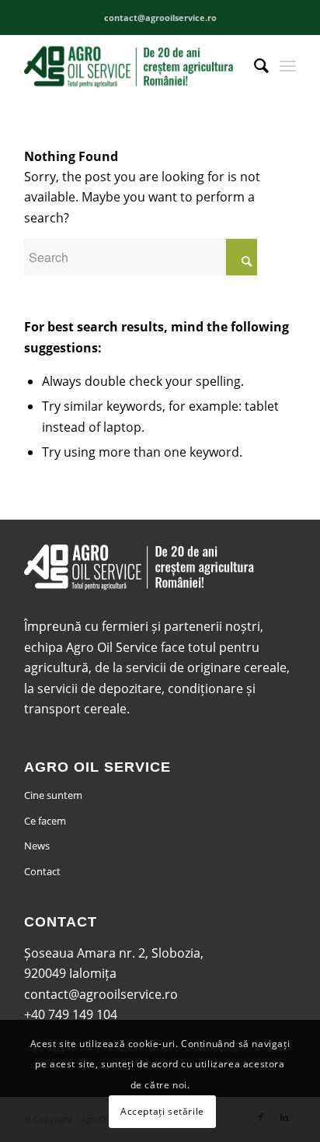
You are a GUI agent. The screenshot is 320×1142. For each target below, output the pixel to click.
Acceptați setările (162, 1111)
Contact (42, 871)
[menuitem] (253, 65)
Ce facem (45, 821)
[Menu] (288, 65)
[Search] (253, 65)
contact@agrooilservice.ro (101, 994)
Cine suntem (53, 795)
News (37, 846)
